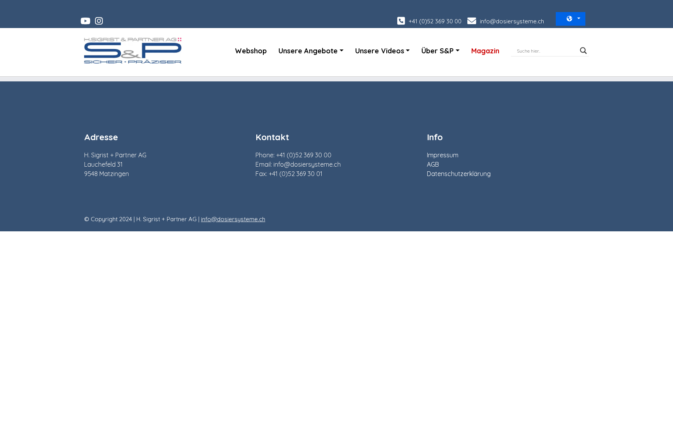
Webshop (251, 50)
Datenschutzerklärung (459, 174)
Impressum (442, 155)
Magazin (485, 50)
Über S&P (437, 50)
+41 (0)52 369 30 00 (434, 21)
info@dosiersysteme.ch (511, 21)
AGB (433, 164)
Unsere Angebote (308, 50)
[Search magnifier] (583, 50)
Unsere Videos (379, 50)
